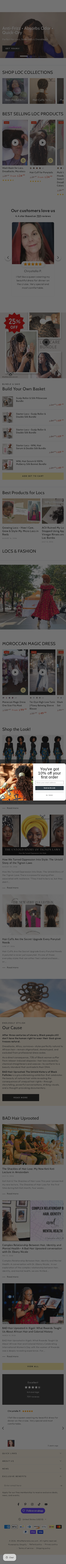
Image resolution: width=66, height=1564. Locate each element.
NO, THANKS (49, 795)
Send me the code (49, 788)
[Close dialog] (64, 765)
